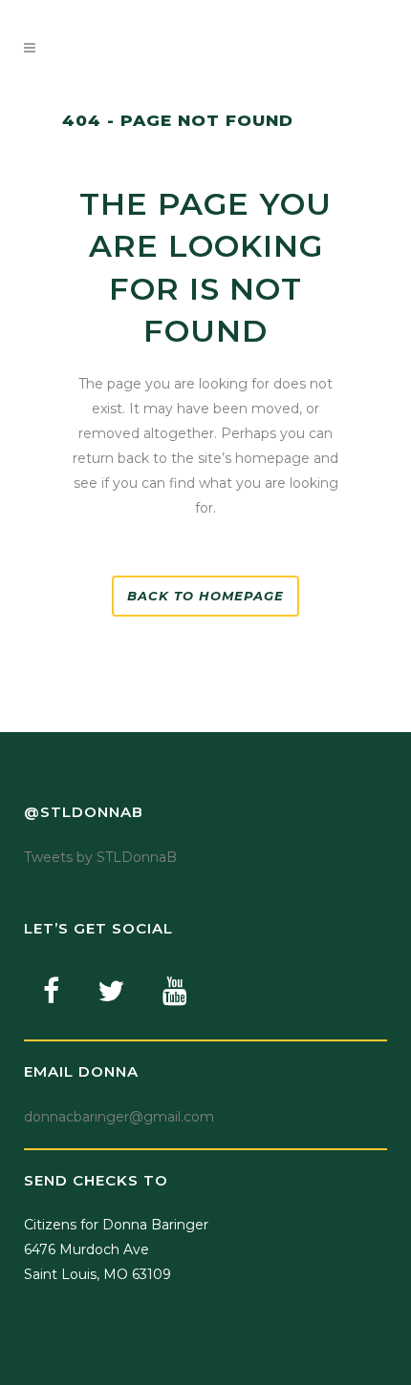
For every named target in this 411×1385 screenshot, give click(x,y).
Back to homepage (205, 595)
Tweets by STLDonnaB (100, 857)
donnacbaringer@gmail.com (119, 1116)
